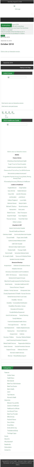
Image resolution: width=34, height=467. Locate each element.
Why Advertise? (8, 441)
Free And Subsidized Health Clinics (17, 321)
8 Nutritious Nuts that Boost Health (17, 161)
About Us (7, 439)
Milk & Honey (10, 416)
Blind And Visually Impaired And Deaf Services (17, 281)
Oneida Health (11, 250)
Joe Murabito (12, 197)
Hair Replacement (9, 328)
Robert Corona (11, 212)
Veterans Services (23, 349)
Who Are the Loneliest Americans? (17, 173)
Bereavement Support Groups (17, 278)
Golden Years (11, 375)
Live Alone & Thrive (12, 411)
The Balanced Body (12, 430)
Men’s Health (10, 389)
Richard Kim (13, 209)
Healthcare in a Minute (13, 408)
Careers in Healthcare (13, 405)
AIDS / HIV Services (11, 275)
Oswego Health (22, 250)
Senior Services (8, 346)
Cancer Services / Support (17, 287)
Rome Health (8, 253)
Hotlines (22, 334)
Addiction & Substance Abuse (22, 265)
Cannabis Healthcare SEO (22, 284)
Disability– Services (17, 299)
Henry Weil (11, 194)
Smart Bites (10, 425)
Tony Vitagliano (22, 215)
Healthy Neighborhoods (23, 328)
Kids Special (10, 381)
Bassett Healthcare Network (17, 231)
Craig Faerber (22, 187)
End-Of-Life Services (11, 315)
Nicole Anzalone (23, 206)
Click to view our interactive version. (17, 151)
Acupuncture (7, 265)
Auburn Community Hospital (17, 228)
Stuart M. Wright (11, 215)
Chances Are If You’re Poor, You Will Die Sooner (17, 170)
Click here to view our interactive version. (13, 103)
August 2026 (15, 24)
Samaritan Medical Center (22, 253)
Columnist (7, 400)
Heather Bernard (21, 191)
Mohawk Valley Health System (17, 247)
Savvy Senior (10, 422)
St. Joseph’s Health (8, 256)
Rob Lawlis (22, 209)
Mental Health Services (10, 343)
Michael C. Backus (11, 206)
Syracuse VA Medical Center (23, 256)
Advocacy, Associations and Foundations (17, 271)
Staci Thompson (22, 212)
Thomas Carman (11, 219)
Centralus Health (7, 234)
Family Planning (23, 315)
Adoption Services (17, 268)
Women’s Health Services (17, 352)
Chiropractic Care (25, 290)
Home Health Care (22, 331)
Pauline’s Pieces (11, 419)
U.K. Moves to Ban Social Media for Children (13, 33)
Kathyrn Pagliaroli (13, 200)
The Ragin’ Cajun (11, 433)
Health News (10, 378)
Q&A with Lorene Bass (18, 26)
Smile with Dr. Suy (12, 428)
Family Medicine (17, 318)
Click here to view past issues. (10, 106)
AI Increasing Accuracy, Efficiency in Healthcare (17, 181)
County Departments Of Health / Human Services (17, 293)
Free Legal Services (13, 324)
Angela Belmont (12, 187)
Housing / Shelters (9, 337)
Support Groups (10, 349)
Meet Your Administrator (14, 383)
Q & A (8, 392)
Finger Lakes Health (22, 237)
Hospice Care (13, 334)
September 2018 (8, 62)
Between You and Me (13, 403)
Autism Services (23, 275)
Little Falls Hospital (17, 243)
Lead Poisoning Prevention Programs (17, 340)
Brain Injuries (8, 284)
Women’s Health (11, 397)
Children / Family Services (11, 290)
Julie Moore (22, 197)
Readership (7, 444)
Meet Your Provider (12, 414)
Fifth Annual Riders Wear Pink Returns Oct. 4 (13, 31)
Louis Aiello (23, 200)
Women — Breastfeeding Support (17, 356)
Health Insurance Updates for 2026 (17, 167)
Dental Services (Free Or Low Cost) (17, 296)
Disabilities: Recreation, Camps (17, 306)
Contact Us (7, 450)
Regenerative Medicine (24, 343)
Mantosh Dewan (11, 203)
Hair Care (23, 324)
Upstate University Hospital (17, 259)
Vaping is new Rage (25, 67)
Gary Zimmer (11, 191)
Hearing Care (10, 331)
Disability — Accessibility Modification (17, 303)
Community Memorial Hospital (22, 234)
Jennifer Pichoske (21, 194)
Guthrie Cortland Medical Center (17, 240)
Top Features (10, 394)
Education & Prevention (17, 309)
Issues (2, 35)
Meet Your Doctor (12, 386)
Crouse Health (10, 237)
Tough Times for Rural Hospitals (17, 164)
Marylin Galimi (23, 203)
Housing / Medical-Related (23, 337)
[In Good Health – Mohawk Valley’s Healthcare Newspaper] (3, 20)
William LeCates (17, 222)
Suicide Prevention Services (22, 346)
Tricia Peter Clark (23, 219)
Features (6, 372)
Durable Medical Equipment (17, 312)
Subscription (8, 447)
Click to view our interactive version (10, 51)
